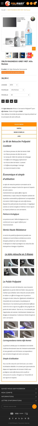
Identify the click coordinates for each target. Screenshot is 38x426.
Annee (4, 85)
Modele (5, 95)
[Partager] (15, 101)
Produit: (4, 69)
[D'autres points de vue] (6, 55)
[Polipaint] (15, 3)
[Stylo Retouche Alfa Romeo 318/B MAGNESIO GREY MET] (9, 55)
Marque (5, 90)
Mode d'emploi (19, 132)
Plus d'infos (19, 124)
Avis (19, 136)
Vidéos (19, 128)
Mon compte (6, 392)
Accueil (3, 9)
